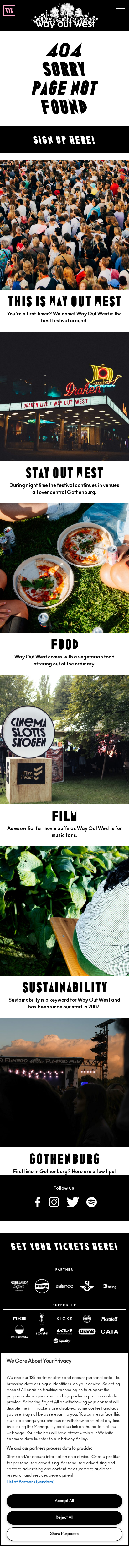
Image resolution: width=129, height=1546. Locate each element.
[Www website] (109, 1286)
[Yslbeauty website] (42, 1319)
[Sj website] (87, 1286)
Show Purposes (64, 1534)
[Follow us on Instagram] (54, 1205)
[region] (64, 1449)
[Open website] (62, 1340)
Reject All (64, 1518)
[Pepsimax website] (42, 1286)
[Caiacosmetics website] (109, 1332)
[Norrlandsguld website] (19, 1286)
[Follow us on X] (73, 1205)
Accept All (64, 1501)
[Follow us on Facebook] (38, 1205)
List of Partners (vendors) (30, 1482)
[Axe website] (19, 1318)
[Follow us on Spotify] (91, 1205)
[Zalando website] (64, 1286)
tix (9, 11)
